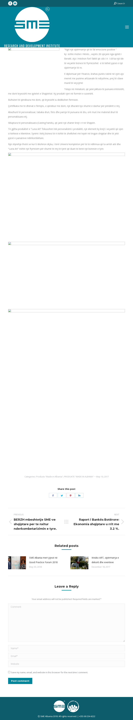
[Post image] (17, 562)
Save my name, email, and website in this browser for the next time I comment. (49, 672)
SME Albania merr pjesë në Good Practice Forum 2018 (43, 560)
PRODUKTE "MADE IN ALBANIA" (79, 476)
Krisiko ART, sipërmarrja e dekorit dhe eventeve (105, 560)
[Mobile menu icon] (127, 27)
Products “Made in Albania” (49, 476)
